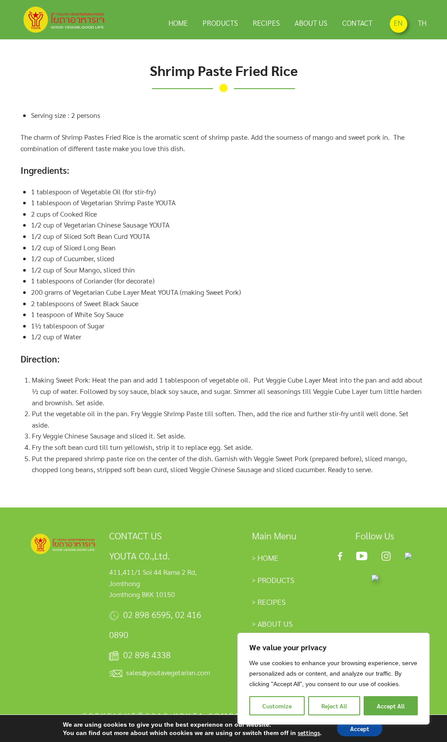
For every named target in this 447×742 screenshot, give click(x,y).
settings (309, 732)
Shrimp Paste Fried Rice (224, 70)
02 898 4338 (147, 654)
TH (422, 23)
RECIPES (266, 23)
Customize (277, 706)
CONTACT (357, 23)
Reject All (334, 706)
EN (398, 23)
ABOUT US (311, 23)
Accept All (391, 706)
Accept (359, 728)
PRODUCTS (220, 23)
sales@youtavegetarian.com (168, 672)
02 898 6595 (147, 614)
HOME (178, 23)
